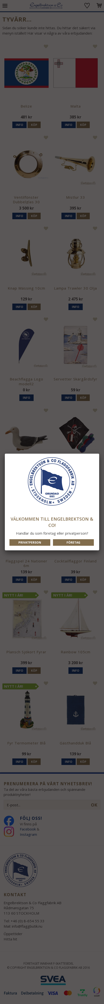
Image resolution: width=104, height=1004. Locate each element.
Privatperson (29, 542)
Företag (73, 542)
